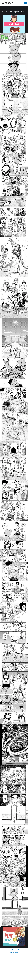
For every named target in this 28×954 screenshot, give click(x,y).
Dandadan (7, 2)
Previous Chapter (14, 949)
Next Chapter (14, 952)
